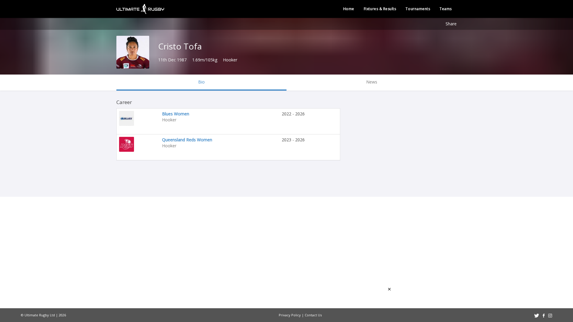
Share (451, 24)
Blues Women (175, 114)
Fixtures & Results (380, 8)
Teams (446, 8)
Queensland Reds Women (187, 140)
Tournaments (418, 8)
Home (348, 8)
